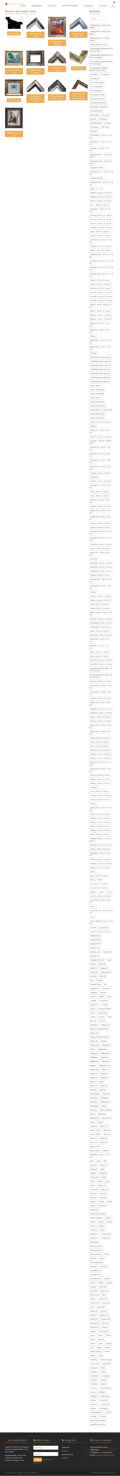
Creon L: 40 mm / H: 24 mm (99, 548)
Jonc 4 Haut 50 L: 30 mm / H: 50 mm (101, 922)
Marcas (103, 1041)
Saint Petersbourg (96, 1262)
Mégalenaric (94, 1061)
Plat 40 (92, 1222)
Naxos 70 (93, 1142)
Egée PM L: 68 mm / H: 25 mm (101, 713)
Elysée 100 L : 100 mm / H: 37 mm (100, 726)
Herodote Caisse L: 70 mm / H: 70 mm (100, 839)
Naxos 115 (104, 1126)
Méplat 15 (105, 1069)
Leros (110, 996)
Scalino (109, 1282)
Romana (93, 1258)
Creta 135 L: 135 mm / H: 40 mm (99, 553)
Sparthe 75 (94, 1319)
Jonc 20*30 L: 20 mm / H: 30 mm (99, 901)
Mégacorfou (102, 1049)
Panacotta (93, 1189)
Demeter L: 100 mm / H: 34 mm (101, 619)
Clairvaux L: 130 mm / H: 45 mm (99, 501)
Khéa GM (102, 964)
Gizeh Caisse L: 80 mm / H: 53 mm (100, 808)
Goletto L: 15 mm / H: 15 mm (100, 818)
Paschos (103, 1197)
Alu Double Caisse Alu (98, 103)
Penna (109, 1201)
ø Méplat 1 (102, 1392)
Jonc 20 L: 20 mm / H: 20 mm (100, 896)
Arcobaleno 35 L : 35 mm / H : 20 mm (101, 255)
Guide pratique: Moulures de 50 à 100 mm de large (101, 62)
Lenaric (92, 996)
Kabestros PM (95, 944)
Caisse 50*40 (94, 398)
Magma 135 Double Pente (99, 1029)
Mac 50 (102, 1021)
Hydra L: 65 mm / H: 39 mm (99, 867)
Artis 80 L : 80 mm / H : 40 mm (101, 292)
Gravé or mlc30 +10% (14, 71)
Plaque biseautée (96, 1218)
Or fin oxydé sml (79, 68)
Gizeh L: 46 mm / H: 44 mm (99, 814)
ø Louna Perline (105, 1388)
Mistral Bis (102, 1114)
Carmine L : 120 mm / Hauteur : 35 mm (100, 442)
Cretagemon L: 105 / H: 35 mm (100, 571)
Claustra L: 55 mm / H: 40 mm (100, 506)
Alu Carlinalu (94, 78)
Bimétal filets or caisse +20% (78, 34)
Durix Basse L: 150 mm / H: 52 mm (100, 686)
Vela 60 (106, 1351)
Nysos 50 (93, 1165)
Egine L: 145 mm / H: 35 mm (100, 717)
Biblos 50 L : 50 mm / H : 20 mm (99, 324)
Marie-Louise (94, 1045)
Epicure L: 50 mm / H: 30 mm (100, 754)
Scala (92, 1282)
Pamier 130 (102, 1185)
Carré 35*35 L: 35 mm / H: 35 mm (99, 448)
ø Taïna (108, 1412)
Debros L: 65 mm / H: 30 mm (100, 600)
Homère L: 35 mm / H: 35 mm (100, 859)
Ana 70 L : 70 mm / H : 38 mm (100, 219)
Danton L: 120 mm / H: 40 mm (100, 596)
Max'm (92, 1049)
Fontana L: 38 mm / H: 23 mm (100, 795)
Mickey (92, 1081)
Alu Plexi (108, 123)
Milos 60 (93, 1090)
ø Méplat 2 (94, 1396)
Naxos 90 (103, 1142)
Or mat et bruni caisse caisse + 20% (35, 98)
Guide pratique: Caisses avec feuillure (100, 26)
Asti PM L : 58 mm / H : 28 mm (101, 300)
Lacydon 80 (106, 988)
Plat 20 (108, 1218)
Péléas (101, 1201)
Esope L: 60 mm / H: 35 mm (100, 775)
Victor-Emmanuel (106, 1359)
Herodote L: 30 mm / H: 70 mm (101, 845)
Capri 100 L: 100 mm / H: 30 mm (99, 431)
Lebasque (93, 992)
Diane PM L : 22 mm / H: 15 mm (99, 640)
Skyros (92, 1299)
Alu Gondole (94, 115)
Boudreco (93, 353)
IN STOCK (52, 5)
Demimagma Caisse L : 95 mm (101, 623)
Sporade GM (105, 1319)
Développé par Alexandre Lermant (103, 1473)
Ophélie (93, 1173)
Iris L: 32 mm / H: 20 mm (99, 888)
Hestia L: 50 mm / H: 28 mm (100, 849)
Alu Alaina (93, 74)
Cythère (93, 592)
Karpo (109, 960)
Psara (102, 1230)
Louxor (92, 1017)
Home (23, 5)
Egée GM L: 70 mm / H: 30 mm (101, 709)
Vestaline (93, 1359)
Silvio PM (93, 1291)
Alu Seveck (94, 127)
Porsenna (93, 1230)
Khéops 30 (94, 972)
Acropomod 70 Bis (96, 167)
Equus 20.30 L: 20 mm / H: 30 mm (100, 770)
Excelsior (93, 787)
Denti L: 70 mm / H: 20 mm (99, 631)
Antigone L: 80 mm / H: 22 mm (100, 246)
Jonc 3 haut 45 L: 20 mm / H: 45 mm (100, 911)
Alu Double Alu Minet (97, 95)
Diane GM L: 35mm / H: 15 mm (101, 635)
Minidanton (94, 1098)
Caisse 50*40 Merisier (97, 406)
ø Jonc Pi (93, 1388)
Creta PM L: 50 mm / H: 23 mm (101, 567)
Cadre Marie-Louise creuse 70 (100, 365)
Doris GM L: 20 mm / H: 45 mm (101, 660)
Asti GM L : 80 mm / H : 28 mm (101, 296)
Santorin (107, 1278)
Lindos (92, 1008)
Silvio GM (103, 1287)
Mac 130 (93, 1021)
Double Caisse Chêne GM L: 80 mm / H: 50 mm (100, 669)
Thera (92, 1339)
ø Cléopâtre (105, 1376)
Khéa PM (93, 968)
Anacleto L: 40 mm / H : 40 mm (101, 227)
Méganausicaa (105, 1065)
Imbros (99, 880)
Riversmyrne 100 (96, 1246)
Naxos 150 (107, 1130)
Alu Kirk (93, 119)
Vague (99, 1347)
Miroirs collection (106, 1110)
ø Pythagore (103, 1408)
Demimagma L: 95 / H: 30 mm (100, 627)
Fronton (93, 803)
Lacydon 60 (94, 988)
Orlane (100, 1181)
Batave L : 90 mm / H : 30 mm (100, 319)
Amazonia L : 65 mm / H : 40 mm (99, 210)
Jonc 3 (92, 906)
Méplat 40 (104, 1073)
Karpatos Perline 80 (97, 960)
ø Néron (93, 1408)
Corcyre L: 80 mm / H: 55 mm (100, 523)
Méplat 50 (93, 1077)
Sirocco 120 (94, 1295)
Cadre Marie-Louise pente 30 (100, 369)
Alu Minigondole (95, 123)
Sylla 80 (93, 1331)
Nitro (98, 1161)
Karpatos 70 (94, 956)
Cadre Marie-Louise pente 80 (100, 377)
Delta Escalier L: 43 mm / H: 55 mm (100, 613)
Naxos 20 (107, 1134)
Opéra (102, 1169)
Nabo (92, 1122)
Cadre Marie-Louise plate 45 (99, 381)
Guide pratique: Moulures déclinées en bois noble (98, 69)
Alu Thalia (105, 127)
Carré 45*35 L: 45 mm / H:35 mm (99, 454)
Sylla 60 (104, 1327)
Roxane (102, 1258)
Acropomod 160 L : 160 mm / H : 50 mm (101, 162)
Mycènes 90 (106, 1118)
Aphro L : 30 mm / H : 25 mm (100, 250)
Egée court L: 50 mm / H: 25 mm (99, 703)
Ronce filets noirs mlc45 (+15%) (57, 97)
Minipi (104, 1106)
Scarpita (93, 1287)
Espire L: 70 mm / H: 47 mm (100, 779)
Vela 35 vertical (95, 1351)
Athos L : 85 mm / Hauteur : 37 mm (100, 305)
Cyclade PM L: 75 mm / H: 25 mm (100, 587)
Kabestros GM (95, 940)
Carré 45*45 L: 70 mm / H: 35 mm (99, 461)
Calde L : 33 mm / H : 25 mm (100, 422)
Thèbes (108, 1335)
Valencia (107, 1347)
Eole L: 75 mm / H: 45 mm (99, 742)
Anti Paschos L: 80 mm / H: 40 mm (100, 241)
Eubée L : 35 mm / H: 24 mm (100, 783)
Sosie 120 (93, 1311)
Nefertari (106, 1150)
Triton (101, 1343)
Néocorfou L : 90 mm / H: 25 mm (99, 1155)
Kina (92, 980)
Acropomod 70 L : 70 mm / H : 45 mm (101, 172)
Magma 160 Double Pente (99, 1037)
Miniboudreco (94, 1094)
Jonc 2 (109, 892)
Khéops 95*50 (106, 972)
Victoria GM (94, 1364)
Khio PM (103, 976)
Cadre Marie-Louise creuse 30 (100, 357)
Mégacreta (94, 1053)
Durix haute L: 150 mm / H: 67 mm (100, 693)
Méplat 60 (104, 1077)
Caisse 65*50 (94, 410)
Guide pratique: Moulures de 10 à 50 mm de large (101, 49)
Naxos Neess (95, 1150)
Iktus (92, 880)
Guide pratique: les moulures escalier (99, 39)
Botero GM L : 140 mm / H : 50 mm (100, 341)
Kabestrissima (95, 935)
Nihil (91, 1161)
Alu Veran (93, 131)
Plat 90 (92, 1226)
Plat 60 (109, 1222)
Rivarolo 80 (94, 1242)
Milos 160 (104, 1085)
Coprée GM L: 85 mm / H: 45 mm (99, 511)
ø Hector (103, 1384)
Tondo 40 (101, 1339)
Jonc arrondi (103, 927)
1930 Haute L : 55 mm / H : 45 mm (100, 142)
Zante (103, 1368)
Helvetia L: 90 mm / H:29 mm (100, 830)
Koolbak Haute (95, 984)
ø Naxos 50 (103, 1400)
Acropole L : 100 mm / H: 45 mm (99, 149)
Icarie (92, 872)
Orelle (104, 1177)
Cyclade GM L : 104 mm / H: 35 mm (100, 580)
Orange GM (103, 1173)
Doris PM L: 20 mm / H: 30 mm (101, 664)
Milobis (101, 1081)
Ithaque (93, 892)
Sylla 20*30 (94, 1327)
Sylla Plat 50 (103, 1331)
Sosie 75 (93, 1315)
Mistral (92, 1114)
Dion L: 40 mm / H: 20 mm (99, 652)
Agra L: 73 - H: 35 (96, 188)
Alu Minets (103, 119)
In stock (65, 1451)
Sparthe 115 (104, 1315)
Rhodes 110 (94, 1234)
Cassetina (93, 477)
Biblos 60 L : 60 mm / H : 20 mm (99, 330)
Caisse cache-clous (97, 418)
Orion (92, 1181)
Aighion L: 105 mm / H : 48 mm (101, 193)
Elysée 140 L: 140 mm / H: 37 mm (100, 732)
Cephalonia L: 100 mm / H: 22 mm (100, 486)
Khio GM (93, 976)
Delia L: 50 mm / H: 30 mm (99, 604)
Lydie (109, 1017)
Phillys (92, 1205)
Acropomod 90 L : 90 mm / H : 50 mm (101, 183)
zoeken (37, 1460)
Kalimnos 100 (95, 948)
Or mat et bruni (14, 100)
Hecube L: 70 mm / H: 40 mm (100, 822)
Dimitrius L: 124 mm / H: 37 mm (99, 646)
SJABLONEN (37, 5)
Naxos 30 (93, 1138)
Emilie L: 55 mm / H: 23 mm (100, 738)
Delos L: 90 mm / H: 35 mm (99, 608)
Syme (92, 1335)
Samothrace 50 (95, 1270)
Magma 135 (105, 1025)
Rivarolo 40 (94, 1238)
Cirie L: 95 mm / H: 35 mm (99, 496)
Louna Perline (102, 1013)
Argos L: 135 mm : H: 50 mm (100, 284)
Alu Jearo (105, 115)
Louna (92, 1013)
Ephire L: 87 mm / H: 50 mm (100, 750)
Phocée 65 (94, 1210)
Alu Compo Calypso (97, 82)
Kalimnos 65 (107, 952)
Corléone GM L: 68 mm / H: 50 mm (100, 532)
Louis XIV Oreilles (104, 1008)
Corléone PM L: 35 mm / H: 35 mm (100, 539)
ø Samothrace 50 (96, 1412)
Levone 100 (104, 1000)
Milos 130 (93, 1085)
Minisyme (93, 1110)
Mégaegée (94, 1057)
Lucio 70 (101, 1017)
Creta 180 (93, 559)
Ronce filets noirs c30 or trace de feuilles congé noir (78, 95)
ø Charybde (94, 1376)
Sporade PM (94, 1323)
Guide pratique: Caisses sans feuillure (100, 32)
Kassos (93, 964)
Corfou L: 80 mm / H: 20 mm (100, 527)
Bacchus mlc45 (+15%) (35, 34)
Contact (65, 1458)
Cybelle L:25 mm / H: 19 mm (100, 575)
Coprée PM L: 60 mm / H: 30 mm (99, 518)
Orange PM (94, 1177)
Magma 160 (94, 1033)
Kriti (105, 984)
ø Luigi (92, 1392)
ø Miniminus (105, 1396)
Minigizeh (93, 1102)
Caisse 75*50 (107, 410)
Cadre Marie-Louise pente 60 (100, 373)
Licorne (104, 1004)
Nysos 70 (103, 1165)
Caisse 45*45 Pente (97, 393)
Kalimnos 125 (95, 952)
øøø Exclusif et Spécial (98, 1420)
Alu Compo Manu (96, 86)
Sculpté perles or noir (14, 134)
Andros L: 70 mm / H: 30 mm (100, 235)
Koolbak (100, 980)
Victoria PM (106, 1364)
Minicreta (106, 1094)
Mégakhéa (104, 1057)
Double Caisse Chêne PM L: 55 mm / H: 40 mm (100, 676)
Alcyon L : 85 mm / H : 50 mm (100, 201)
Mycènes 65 (94, 1118)
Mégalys (93, 1065)
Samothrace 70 (95, 1274)
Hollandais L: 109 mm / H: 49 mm (99, 854)
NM (105, 1161)
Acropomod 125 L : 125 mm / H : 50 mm (101, 155)
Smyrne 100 (103, 1299)
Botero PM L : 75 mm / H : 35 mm (100, 347)
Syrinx (100, 1335)
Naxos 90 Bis (95, 1146)
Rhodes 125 (106, 1234)
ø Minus (93, 1400)
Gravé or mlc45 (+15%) (35, 71)
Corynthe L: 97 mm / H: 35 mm (101, 544)
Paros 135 (104, 1189)
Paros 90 (93, 1197)
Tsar (91, 1347)
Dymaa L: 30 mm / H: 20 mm (100, 698)
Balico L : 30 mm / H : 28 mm (100, 315)
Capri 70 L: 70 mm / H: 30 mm (100, 436)
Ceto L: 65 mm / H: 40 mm (99, 492)
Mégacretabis (105, 1053)
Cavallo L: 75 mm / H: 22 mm (100, 481)
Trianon (92, 1343)
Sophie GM (101, 1307)
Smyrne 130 (94, 1303)
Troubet (108, 1343)
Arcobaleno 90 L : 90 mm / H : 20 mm (101, 275)
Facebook (88, 5)
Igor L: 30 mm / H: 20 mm (99, 876)
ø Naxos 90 (105, 1404)
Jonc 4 (92, 917)
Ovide (92, 1185)
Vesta (101, 1355)
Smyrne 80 (106, 1303)
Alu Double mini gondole (98, 107)
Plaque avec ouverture (98, 1214)
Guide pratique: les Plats (98, 44)
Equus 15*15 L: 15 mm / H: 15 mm (100, 763)
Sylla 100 (105, 1323)
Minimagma (94, 1106)
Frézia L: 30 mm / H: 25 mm (100, 799)
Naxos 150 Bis (95, 1134)
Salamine (93, 1266)
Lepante (101, 996)
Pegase (93, 1201)
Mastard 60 (106, 1045)
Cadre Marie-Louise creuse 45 (100, 361)
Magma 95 (94, 1041)
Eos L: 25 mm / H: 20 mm (99, 746)
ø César (103, 1372)
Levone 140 (94, 1004)
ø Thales (93, 1416)
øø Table (103, 1416)
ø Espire (103, 1380)
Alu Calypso (105, 74)
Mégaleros (105, 1061)
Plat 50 (101, 1222)
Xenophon (93, 1368)
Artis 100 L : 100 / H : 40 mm (100, 288)
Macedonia (94, 1025)
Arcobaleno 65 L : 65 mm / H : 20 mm (101, 268)
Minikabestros (105, 1102)
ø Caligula (93, 1372)
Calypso (93, 426)
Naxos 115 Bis (95, 1130)
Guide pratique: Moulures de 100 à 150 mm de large (100, 56)
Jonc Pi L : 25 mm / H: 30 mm (100, 931)
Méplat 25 (93, 1073)
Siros (104, 1295)
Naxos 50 (103, 1138)
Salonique (103, 1266)
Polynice (102, 1226)
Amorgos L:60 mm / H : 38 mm (101, 215)
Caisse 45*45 (94, 385)
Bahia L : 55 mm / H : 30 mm (100, 311)
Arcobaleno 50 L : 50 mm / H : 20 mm (101, 262)
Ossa (107, 1181)
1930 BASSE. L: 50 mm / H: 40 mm (100, 136)
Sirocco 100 (105, 1291)
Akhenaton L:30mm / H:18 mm (100, 197)
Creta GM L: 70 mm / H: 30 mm (101, 563)
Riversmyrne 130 (96, 1250)
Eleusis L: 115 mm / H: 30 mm (100, 721)
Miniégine (104, 1098)
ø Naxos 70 (94, 1404)
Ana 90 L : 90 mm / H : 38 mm (100, 223)
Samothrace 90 (95, 1278)
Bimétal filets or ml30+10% (57, 42)
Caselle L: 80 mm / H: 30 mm (100, 473)
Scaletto (100, 1282)
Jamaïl (101, 892)
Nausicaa (93, 1126)
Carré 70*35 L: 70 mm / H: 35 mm (99, 467)
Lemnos (103, 992)
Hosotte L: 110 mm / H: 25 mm (101, 863)
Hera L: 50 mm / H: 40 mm (99, 834)
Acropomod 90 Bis (96, 178)
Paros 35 (93, 1193)
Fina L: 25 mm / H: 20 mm (99, 791)
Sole (92, 1307)
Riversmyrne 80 (95, 1254)
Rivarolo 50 (105, 1238)
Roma (107, 1254)
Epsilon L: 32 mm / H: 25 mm (100, 758)
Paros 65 (103, 1193)
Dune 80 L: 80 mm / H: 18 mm (100, 681)
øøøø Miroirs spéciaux (97, 1424)
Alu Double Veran (96, 111)
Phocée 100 (103, 1205)
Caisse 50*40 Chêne (97, 402)
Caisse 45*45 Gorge (97, 389)
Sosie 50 (104, 1311)
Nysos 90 (93, 1169)
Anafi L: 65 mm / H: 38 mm (99, 231)
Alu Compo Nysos (96, 90)
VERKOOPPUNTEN (70, 5)
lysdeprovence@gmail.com (105, 1455)
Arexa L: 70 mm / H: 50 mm (99, 280)
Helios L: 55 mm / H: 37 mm (100, 826)
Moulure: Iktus (14, 33)
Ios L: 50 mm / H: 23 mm (99, 884)
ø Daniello (93, 1380)
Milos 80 (102, 1090)
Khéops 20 (104, 968)
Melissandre (94, 1069)
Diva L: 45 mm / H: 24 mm (99, 656)
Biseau (92, 336)
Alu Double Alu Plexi (97, 99)
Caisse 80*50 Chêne (97, 414)
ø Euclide (93, 1384)
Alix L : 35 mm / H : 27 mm (99, 205)
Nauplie (100, 1122)
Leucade (93, 1000)
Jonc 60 (93, 927)
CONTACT (103, 5)
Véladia (92, 1355)
